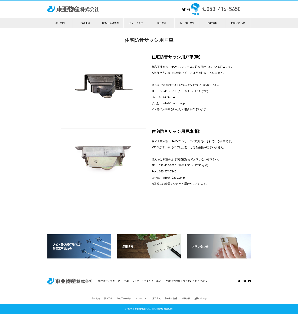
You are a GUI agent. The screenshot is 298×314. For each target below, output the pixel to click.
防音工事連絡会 (110, 22)
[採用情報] (149, 257)
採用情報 (212, 22)
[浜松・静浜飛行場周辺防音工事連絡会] (195, 9)
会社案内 (60, 22)
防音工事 (85, 22)
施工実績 (161, 22)
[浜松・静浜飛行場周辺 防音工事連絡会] (79, 257)
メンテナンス (136, 22)
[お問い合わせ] (219, 257)
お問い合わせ (238, 22)
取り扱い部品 (187, 22)
